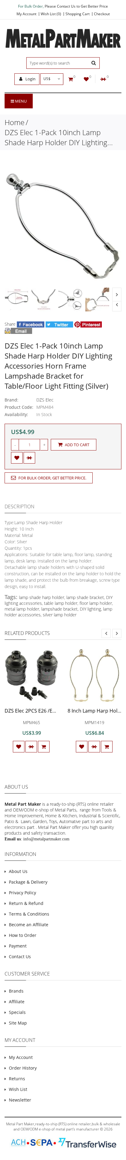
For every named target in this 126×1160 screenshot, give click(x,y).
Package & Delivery (28, 882)
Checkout (102, 14)
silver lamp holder (59, 615)
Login (29, 79)
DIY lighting (90, 609)
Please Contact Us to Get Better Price (76, 6)
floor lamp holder (96, 603)
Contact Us (20, 956)
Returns (17, 1078)
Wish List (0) (51, 14)
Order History (23, 1068)
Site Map (18, 1023)
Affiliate (16, 1001)
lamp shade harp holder (41, 597)
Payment (18, 946)
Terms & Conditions (29, 914)
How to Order (22, 935)
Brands (16, 991)
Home (14, 122)
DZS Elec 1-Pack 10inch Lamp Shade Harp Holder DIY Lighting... (59, 137)
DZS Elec (45, 400)
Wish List (18, 1089)
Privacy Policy (22, 892)
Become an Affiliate (28, 924)
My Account (26, 14)
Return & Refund (26, 903)
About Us (18, 871)
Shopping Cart (77, 14)
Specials (17, 1012)
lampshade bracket (59, 609)
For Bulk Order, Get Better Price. (51, 478)
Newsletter (20, 1100)
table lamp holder (60, 603)
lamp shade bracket (85, 597)
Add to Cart (76, 444)
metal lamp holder (22, 609)
